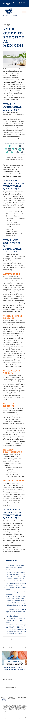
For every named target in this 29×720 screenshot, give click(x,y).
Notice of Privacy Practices (14, 708)
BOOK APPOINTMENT (8, 3)
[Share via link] (16, 639)
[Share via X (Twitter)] (8, 639)
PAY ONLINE (15, 3)
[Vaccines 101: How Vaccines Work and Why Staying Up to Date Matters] (14, 658)
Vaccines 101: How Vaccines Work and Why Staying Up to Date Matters (14, 668)
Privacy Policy (6, 708)
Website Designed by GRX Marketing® (17, 709)
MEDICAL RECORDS (23, 3)
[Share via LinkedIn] (12, 639)
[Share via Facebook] (4, 639)
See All (24, 647)
